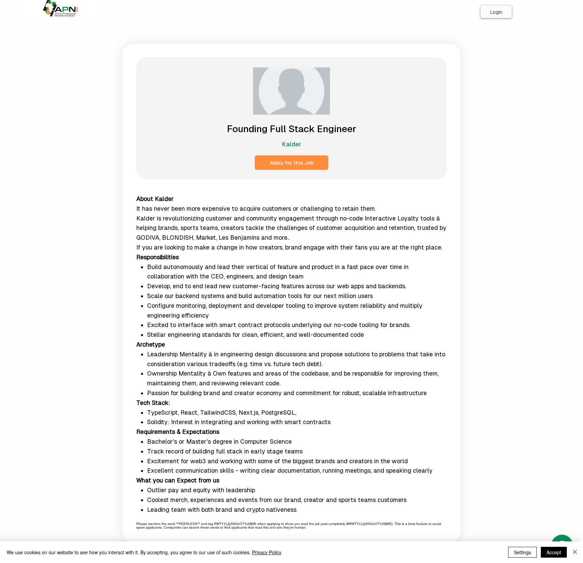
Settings (522, 552)
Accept (554, 552)
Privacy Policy (266, 552)
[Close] (575, 552)
